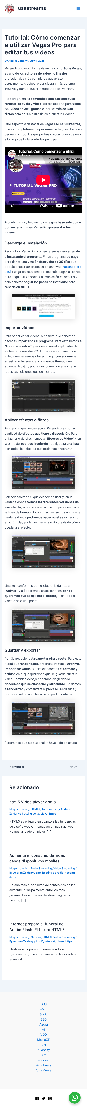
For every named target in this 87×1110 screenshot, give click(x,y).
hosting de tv (30, 813)
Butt (43, 1055)
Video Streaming (64, 868)
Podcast (43, 1060)
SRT (43, 1045)
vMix (43, 1009)
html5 (39, 941)
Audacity (43, 1050)
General (36, 937)
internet (50, 941)
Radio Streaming (41, 868)
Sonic (43, 1014)
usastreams (32, 8)
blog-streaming (19, 809)
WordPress (43, 1065)
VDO (43, 1035)
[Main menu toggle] (78, 8)
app (38, 872)
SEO (44, 1019)
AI (43, 1029)
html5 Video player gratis (32, 802)
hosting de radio (52, 872)
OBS (44, 1004)
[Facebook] (37, 1099)
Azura (43, 1024)
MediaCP (43, 1040)
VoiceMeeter (43, 1070)
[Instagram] (50, 1099)
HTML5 (35, 809)
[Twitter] (43, 1099)
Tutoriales (48, 809)
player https (48, 813)
